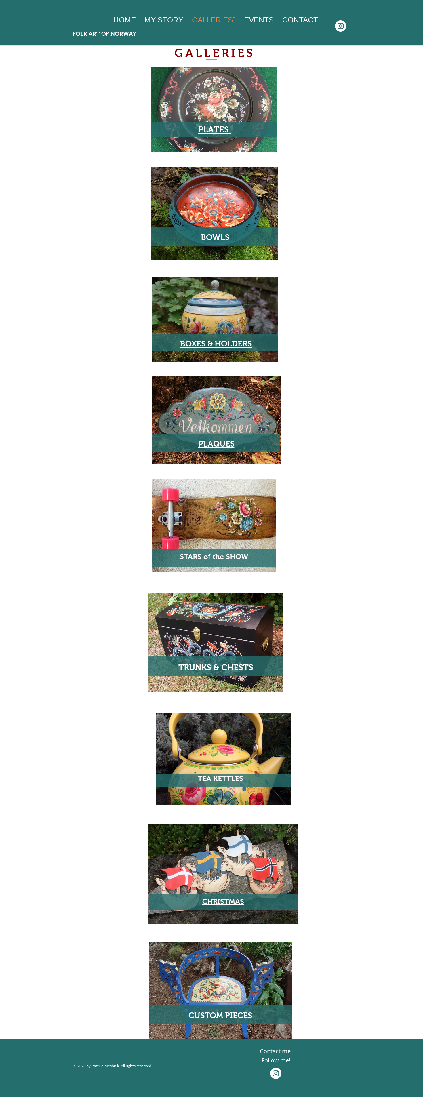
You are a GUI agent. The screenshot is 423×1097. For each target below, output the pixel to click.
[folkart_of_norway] (340, 26)
